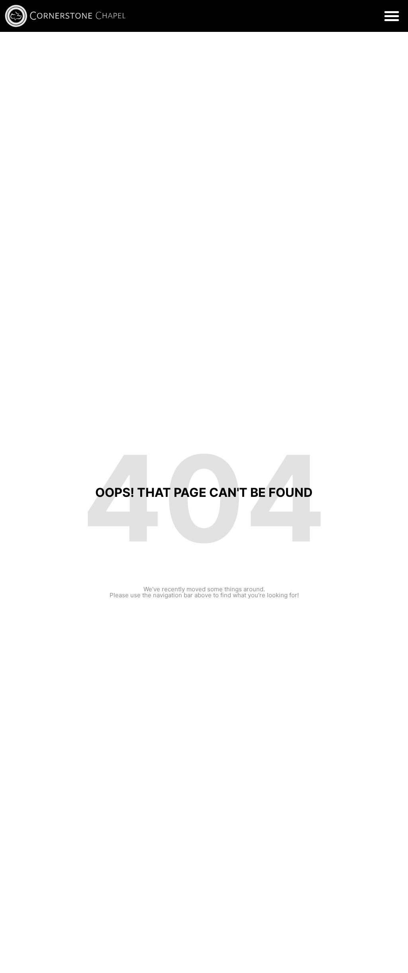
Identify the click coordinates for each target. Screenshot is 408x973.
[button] (392, 16)
